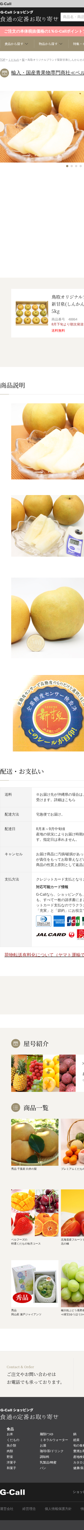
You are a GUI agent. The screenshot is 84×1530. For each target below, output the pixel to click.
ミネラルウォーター (54, 1440)
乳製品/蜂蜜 (48, 1462)
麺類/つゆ (46, 1434)
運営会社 (6, 1509)
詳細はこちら (64, 800)
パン (43, 1468)
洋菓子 (11, 1462)
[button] (67, 166)
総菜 (76, 1440)
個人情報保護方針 (58, 1509)
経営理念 (29, 1509)
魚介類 (11, 1445)
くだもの (13, 59)
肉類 (10, 1451)
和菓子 (11, 1468)
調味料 (44, 1457)
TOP (2, 59)
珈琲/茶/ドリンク (52, 1451)
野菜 (10, 1457)
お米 (10, 1434)
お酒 (43, 1445)
